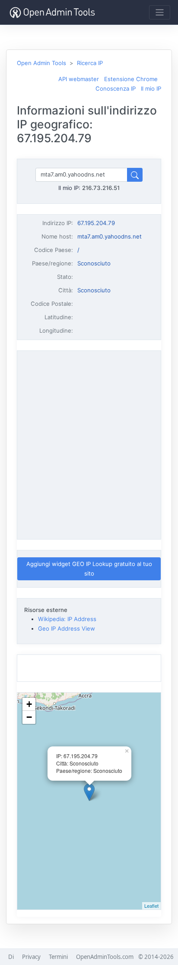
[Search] (135, 174)
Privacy (31, 957)
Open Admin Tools (41, 62)
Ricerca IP (90, 62)
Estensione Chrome (131, 78)
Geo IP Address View (66, 628)
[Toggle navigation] (159, 12)
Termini (58, 957)
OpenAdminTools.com (105, 957)
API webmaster (78, 78)
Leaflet (151, 905)
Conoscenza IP (115, 88)
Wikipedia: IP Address (67, 618)
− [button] (29, 717)
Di (11, 957)
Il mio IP (151, 88)
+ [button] (29, 704)
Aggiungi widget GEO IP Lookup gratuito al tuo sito (89, 568)
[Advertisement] (89, 443)
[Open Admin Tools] (52, 12)
